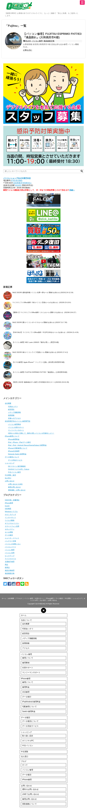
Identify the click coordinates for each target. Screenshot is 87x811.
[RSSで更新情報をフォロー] (27, 584)
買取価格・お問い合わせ (16, 490)
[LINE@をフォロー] (22, 584)
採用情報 (11, 415)
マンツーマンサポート (16, 430)
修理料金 (25, 687)
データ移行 (26, 697)
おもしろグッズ (10, 514)
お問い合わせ (9, 481)
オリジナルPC (28, 741)
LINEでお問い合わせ (30, 794)
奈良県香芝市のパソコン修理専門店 (17, 421)
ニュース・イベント (12, 538)
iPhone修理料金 (13, 439)
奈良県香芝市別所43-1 (22, 183)
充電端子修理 (9, 561)
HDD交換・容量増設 (12, 500)
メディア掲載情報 (14, 412)
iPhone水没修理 (13, 451)
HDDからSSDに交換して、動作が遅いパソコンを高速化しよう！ (31, 433)
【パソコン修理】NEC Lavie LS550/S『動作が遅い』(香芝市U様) (35, 342)
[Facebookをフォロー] (9, 584)
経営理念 (11, 409)
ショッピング (9, 463)
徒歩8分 (18, 185)
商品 (6, 564)
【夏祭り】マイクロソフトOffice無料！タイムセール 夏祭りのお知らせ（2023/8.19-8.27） (44, 312)
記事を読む (27, 50)
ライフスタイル (10, 559)
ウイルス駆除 (9, 520)
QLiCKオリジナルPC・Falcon (18, 469)
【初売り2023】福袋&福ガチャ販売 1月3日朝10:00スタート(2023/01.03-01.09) (40, 382)
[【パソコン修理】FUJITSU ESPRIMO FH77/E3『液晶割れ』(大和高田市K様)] (13, 40)
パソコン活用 (9, 553)
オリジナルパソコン (12, 523)
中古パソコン (27, 745)
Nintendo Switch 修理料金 (17, 454)
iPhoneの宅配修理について (17, 448)
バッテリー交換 (10, 541)
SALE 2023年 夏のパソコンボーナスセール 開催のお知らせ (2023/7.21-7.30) (39, 322)
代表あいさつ (13, 406)
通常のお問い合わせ (30, 789)
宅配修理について (29, 707)
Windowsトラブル (11, 511)
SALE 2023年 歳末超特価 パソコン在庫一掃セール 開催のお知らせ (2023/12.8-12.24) (42, 292)
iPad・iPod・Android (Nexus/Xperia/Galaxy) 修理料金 (27, 445)
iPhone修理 (9, 503)
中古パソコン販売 (14, 472)
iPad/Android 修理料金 (31, 702)
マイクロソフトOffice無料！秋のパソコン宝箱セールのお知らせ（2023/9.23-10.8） (42, 302)
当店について (26, 620)
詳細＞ (72, 190)
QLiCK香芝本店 (40, 604)
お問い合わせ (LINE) (15, 484)
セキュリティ (9, 529)
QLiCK (28, 41)
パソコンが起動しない (13, 544)
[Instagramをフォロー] (14, 584)
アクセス (19, 598)
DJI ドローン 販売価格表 (17, 466)
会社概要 (8, 403)
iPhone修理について (12, 436)
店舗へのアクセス (14, 418)
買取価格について (29, 804)
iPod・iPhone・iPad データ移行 (19, 442)
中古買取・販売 (10, 475)
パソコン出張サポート (16, 427)
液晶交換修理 (9, 570)
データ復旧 (9, 535)
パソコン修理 (37, 41)
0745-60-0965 (16, 180)
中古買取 (68, 598)
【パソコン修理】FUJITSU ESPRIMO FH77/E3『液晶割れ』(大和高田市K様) (39, 372)
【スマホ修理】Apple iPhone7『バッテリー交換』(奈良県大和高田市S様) (38, 362)
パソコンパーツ (10, 547)
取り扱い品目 (27, 736)
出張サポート (39, 598)
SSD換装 (8, 508)
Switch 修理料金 (28, 711)
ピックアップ (9, 556)
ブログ (23, 761)
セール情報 (9, 532)
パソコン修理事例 (14, 424)
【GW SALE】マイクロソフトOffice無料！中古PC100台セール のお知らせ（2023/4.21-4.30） (46, 332)
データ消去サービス (15, 460)
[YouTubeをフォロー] (18, 584)
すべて (25, 765)
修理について (27, 658)
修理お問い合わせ (14, 487)
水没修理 (25, 692)
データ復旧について (12, 457)
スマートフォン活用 (12, 526)
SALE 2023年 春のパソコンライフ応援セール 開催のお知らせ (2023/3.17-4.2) (40, 352)
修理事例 (25, 663)
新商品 (7, 567)
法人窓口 (8, 478)
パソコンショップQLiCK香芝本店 (17, 178)
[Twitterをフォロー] (5, 584)
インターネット (10, 517)
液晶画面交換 (49, 41)
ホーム (4, 598)
